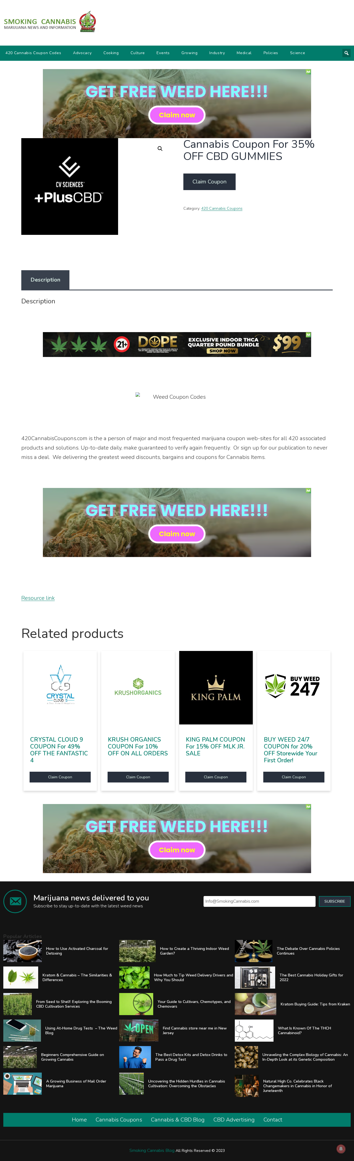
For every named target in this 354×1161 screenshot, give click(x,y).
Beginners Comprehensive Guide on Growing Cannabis (72, 1057)
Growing (189, 53)
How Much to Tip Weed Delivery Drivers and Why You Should (193, 977)
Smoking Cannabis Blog (152, 1150)
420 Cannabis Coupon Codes (33, 53)
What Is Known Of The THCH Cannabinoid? (304, 1030)
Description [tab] (45, 279)
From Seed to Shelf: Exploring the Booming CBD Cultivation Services (74, 1004)
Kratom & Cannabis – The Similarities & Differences (77, 977)
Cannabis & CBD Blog (178, 1119)
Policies (271, 53)
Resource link (38, 598)
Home (79, 1119)
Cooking (111, 53)
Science (297, 53)
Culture (138, 53)
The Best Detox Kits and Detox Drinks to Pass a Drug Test (191, 1057)
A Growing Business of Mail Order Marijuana (76, 1083)
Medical (244, 53)
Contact (273, 1119)
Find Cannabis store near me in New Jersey (195, 1030)
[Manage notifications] (341, 1148)
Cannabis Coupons (119, 1119)
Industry (217, 53)
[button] (160, 149)
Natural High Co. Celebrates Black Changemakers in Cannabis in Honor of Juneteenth (297, 1086)
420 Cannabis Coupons (222, 208)
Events (163, 53)
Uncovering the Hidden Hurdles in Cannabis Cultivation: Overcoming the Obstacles (186, 1083)
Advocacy (82, 53)
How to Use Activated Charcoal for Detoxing (77, 951)
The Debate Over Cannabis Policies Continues (308, 951)
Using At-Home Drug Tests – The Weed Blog (81, 1030)
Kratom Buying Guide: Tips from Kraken (315, 1004)
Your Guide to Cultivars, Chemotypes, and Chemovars (194, 1004)
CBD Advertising (234, 1119)
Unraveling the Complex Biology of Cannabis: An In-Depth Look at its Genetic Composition (305, 1057)
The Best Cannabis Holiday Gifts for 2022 (311, 977)
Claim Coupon (209, 181)
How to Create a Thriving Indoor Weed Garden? (194, 951)
